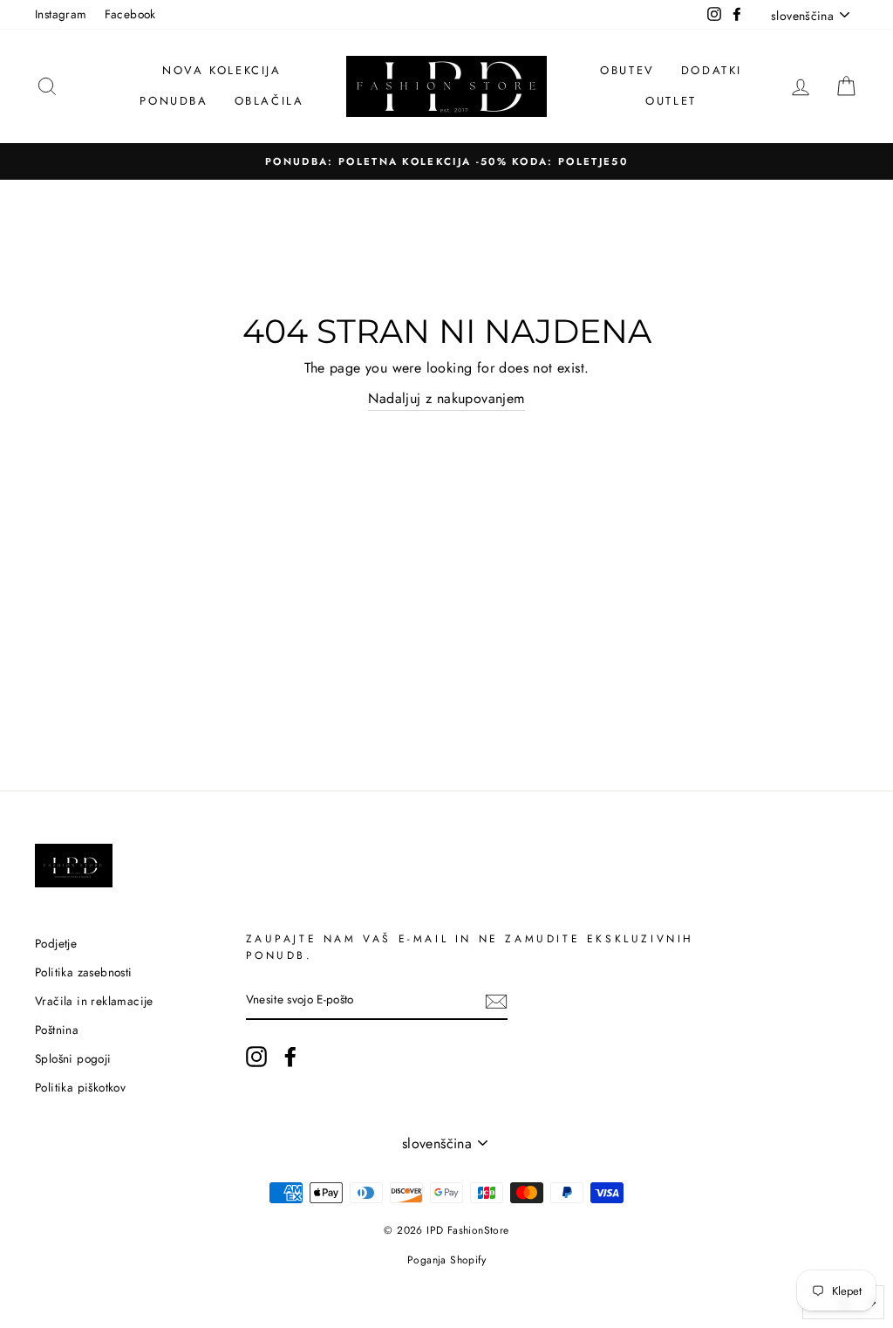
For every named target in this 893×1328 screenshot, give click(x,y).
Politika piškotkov (80, 1087)
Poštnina (56, 1029)
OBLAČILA (269, 100)
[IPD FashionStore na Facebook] (290, 1056)
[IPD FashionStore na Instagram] (256, 1056)
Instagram (61, 14)
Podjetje (56, 943)
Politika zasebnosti (84, 972)
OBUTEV (627, 70)
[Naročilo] (496, 1000)
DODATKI (711, 70)
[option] (446, 161)
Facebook (130, 14)
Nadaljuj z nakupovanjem (446, 398)
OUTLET (671, 100)
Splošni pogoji (73, 1058)
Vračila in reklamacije (94, 1001)
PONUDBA (174, 100)
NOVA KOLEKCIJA (221, 70)
